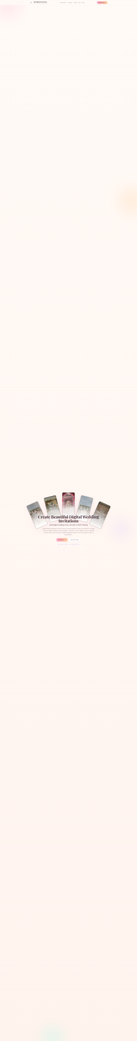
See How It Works (75, 539)
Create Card (101, 2)
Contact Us (61, 539)
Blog (83, 2)
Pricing (75, 2)
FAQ (80, 2)
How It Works (63, 2)
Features (70, 2)
